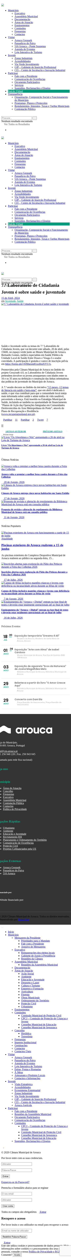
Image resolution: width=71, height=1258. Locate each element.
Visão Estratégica (24, 1084)
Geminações (21, 1045)
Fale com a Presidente (26, 76)
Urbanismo (9, 827)
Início (11, 931)
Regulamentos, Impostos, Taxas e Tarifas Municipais (42, 106)
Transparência (15, 94)
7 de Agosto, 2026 (13, 598)
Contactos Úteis (23, 1051)
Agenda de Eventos (25, 49)
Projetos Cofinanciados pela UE (19, 848)
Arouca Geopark (23, 40)
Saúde (20, 301)
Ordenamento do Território (35, 1000)
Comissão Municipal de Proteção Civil (41, 1015)
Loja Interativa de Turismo (28, 52)
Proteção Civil (10, 845)
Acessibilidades (23, 61)
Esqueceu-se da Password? (15, 1182)
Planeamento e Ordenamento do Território (25, 839)
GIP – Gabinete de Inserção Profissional (35, 67)
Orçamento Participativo (27, 82)
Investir (12, 55)
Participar (13, 73)
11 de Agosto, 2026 (13, 517)
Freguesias (20, 31)
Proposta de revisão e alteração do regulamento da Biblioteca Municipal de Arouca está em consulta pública (31, 510)
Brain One (23, 919)
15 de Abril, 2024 (10, 298)
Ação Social (27, 973)
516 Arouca (9, 873)
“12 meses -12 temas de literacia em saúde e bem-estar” (35, 389)
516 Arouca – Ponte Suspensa (30, 46)
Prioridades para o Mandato (35, 940)
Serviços (19, 85)
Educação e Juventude (14, 833)
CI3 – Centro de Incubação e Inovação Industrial (40, 70)
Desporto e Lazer (30, 982)
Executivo (20, 13)
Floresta (25, 994)
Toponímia (26, 1036)
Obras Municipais (30, 997)
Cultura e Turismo (30, 985)
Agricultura (27, 991)
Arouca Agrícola (23, 1105)
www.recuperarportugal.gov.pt (18, 414)
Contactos (20, 34)
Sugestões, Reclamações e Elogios (32, 88)
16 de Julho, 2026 (13, 617)
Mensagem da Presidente (27, 937)
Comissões (20, 28)
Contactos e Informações (27, 1078)
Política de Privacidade (15, 809)
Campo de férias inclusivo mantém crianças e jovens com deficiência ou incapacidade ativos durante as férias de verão (35, 592)
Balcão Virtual (15, 91)
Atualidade (7, 538)
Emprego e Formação (32, 988)
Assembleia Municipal (26, 16)
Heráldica (26, 1033)
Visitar (11, 37)
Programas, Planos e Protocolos (31, 103)
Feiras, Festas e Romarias (28, 1069)
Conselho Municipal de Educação (38, 1024)
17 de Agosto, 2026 (13, 498)
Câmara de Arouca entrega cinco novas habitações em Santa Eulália (35, 493)
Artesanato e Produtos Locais (30, 1075)
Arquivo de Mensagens (33, 946)
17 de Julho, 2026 (13, 579)
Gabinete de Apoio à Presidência (38, 955)
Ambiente (8, 830)
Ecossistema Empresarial (27, 1090)
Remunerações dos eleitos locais (38, 952)
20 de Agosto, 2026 (13, 482)
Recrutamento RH (12, 836)
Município (13, 10)
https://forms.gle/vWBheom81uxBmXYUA (28, 364)
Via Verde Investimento (27, 64)
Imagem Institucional (25, 1042)
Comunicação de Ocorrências (30, 79)
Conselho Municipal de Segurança (39, 1027)
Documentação (22, 19)
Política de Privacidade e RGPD (45, 1251)
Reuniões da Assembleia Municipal (39, 964)
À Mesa (19, 1072)
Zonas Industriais (23, 58)
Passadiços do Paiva (25, 43)
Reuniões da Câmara (32, 958)
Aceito (17, 1255)
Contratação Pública (25, 109)
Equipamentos (22, 25)
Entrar (42, 1211)
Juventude (10, 301)
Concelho (8, 791)
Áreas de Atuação (24, 22)
